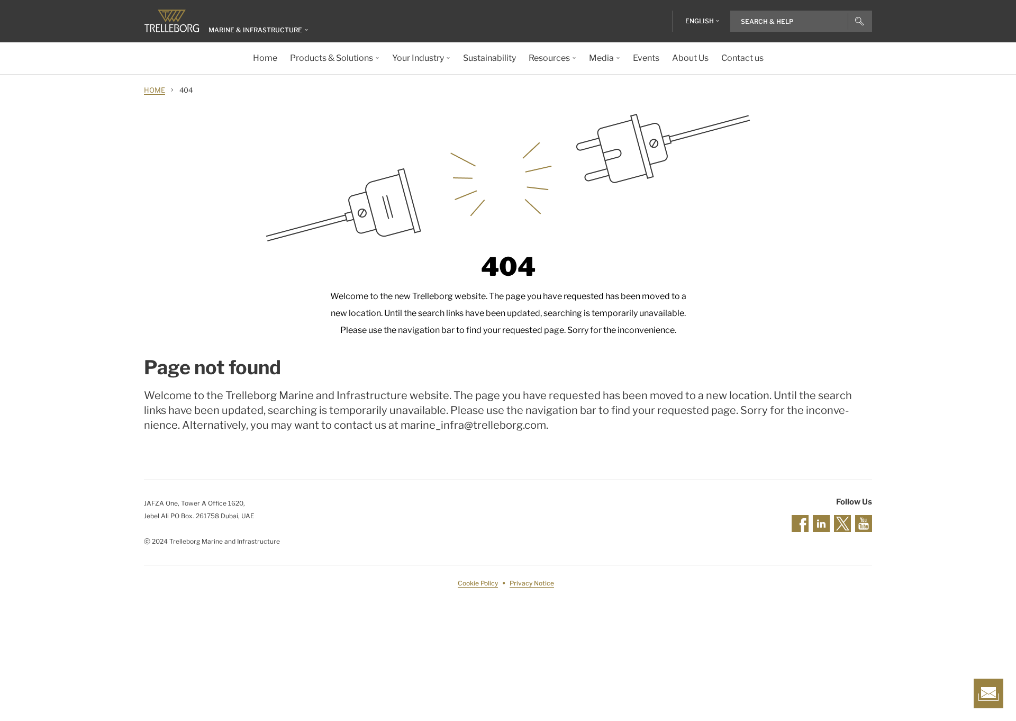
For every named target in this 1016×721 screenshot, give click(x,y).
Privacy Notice (532, 583)
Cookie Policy (478, 583)
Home (154, 90)
